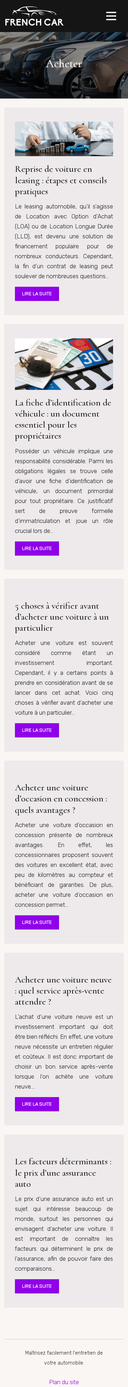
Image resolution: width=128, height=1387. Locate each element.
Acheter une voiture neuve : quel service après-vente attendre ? (63, 990)
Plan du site (64, 1382)
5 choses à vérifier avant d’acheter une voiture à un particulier (62, 616)
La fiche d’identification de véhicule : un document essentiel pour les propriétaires (63, 419)
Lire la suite (37, 293)
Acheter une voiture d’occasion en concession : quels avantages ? (61, 798)
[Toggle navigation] (111, 16)
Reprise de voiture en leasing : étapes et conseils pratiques (61, 179)
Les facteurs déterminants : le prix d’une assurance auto (63, 1172)
